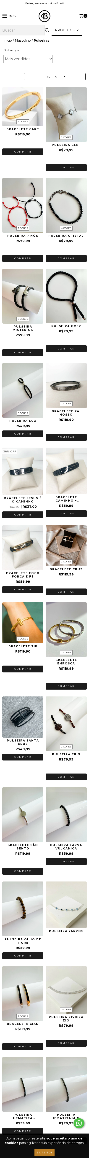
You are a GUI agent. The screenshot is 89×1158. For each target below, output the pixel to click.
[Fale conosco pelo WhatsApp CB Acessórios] (78, 1123)
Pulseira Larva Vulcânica (66, 846)
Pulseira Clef (66, 145)
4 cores (66, 228)
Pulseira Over (66, 326)
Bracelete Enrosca (66, 661)
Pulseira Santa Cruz (23, 742)
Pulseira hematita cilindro (23, 1116)
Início (7, 40)
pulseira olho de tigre (23, 941)
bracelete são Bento (23, 846)
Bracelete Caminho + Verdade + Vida (66, 498)
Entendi (44, 1152)
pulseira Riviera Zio (66, 1018)
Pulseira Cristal (66, 235)
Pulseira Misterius (23, 328)
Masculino (23, 40)
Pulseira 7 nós (22, 235)
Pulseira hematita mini (66, 1116)
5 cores (23, 413)
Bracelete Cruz (66, 569)
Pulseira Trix (66, 754)
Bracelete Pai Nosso (66, 412)
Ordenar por (11, 50)
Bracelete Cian (23, 1024)
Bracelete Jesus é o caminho (23, 499)
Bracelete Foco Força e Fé (23, 574)
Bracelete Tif (22, 646)
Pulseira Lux (23, 420)
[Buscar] (46, 30)
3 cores (66, 1009)
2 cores (23, 121)
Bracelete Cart (22, 129)
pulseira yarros (66, 931)
